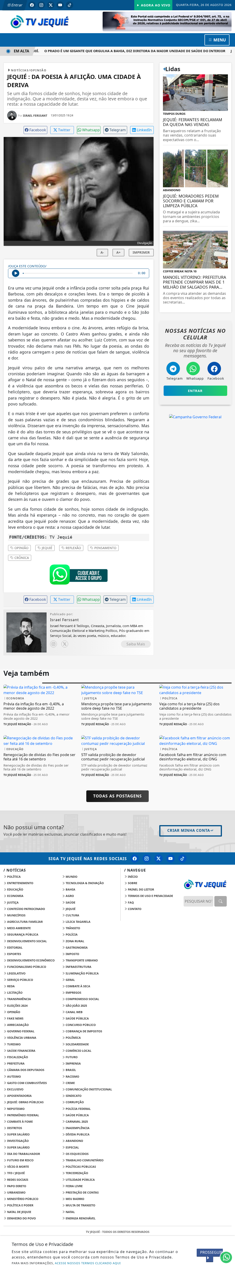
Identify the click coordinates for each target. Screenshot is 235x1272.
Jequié (46, 548)
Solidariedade (77, 1044)
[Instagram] (53, 644)
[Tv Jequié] (39, 21)
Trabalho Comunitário (84, 1160)
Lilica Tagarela (77, 922)
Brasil (70, 1070)
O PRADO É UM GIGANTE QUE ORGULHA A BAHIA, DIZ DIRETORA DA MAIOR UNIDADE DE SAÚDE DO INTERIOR (125, 51)
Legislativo (15, 973)
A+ (118, 252)
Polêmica (73, 1038)
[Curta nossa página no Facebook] (135, 858)
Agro (69, 896)
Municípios (15, 915)
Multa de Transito (80, 1205)
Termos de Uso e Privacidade (150, 896)
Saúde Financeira (20, 1051)
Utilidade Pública (80, 1180)
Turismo (13, 1044)
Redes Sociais (17, 1180)
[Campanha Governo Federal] (195, 416)
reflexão (73, 548)
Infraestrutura (78, 967)
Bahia (70, 889)
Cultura (72, 915)
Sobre (132, 883)
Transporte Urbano (81, 960)
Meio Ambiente (18, 928)
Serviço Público (19, 980)
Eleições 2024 (17, 1006)
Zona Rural (74, 941)
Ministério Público (22, 1199)
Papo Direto (16, 1186)
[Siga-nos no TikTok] (182, 858)
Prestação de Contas (82, 1192)
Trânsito (72, 928)
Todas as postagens (117, 796)
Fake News (14, 1018)
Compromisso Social (82, 999)
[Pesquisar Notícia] (220, 901)
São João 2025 (76, 1006)
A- (102, 252)
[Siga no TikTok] (69, 5)
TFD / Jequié (15, 1173)
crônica (21, 557)
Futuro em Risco (20, 1160)
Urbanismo (15, 1192)
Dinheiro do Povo (21, 1218)
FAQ (130, 902)
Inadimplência (77, 1128)
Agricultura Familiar (24, 922)
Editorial (14, 947)
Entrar (16, 5)
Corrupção (74, 1102)
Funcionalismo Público (26, 967)
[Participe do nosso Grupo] (78, 575)
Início (132, 877)
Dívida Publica (77, 1134)
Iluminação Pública (82, 973)
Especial (72, 1147)
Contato (134, 909)
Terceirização (76, 1173)
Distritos (14, 1128)
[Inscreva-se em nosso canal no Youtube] (170, 858)
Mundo (71, 877)
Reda (10, 986)
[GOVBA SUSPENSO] (167, 21)
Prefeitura (15, 1063)
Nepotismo (15, 1109)
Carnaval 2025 (76, 1121)
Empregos (73, 992)
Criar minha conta (188, 830)
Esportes (13, 954)
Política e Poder (19, 1205)
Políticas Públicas (80, 1167)
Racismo (72, 1076)
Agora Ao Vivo (155, 5)
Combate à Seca (77, 986)
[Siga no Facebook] (32, 5)
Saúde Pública (77, 1018)
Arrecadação (17, 1025)
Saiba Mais (135, 644)
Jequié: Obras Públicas (25, 1102)
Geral (70, 980)
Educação (14, 889)
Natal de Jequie (18, 1212)
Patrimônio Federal (22, 1115)
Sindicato (73, 1096)
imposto (72, 954)
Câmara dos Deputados (25, 1070)
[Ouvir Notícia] (15, 273)
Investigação (17, 1141)
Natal (70, 1212)
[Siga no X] (50, 5)
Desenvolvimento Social (26, 941)
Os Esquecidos (77, 1154)
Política (13, 877)
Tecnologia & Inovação (84, 883)
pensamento (104, 548)
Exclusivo (14, 1089)
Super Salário (18, 1134)
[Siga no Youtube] (60, 5)
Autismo (13, 1076)
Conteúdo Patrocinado (25, 909)
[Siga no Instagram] (41, 5)
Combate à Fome (19, 1121)
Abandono (74, 1141)
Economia (14, 896)
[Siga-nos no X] (158, 858)
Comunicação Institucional (88, 1089)
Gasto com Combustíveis (26, 1083)
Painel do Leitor (140, 889)
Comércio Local (78, 1051)
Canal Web (74, 1012)
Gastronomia (76, 947)
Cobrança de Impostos (83, 1031)
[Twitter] (64, 644)
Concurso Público (80, 1025)
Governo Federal (20, 1031)
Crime (70, 1083)
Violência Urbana (21, 1038)
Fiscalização (17, 1057)
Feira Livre (74, 1186)
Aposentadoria (19, 1096)
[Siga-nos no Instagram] (147, 858)
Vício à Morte (17, 1167)
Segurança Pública (22, 934)
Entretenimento (19, 883)
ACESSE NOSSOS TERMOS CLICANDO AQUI (88, 1263)
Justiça (12, 902)
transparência (18, 999)
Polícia (71, 934)
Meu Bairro (74, 1199)
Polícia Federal (78, 1109)
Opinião (21, 548)
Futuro (71, 1057)
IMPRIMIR (141, 252)
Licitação (14, 992)
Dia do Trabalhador (23, 1154)
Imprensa (73, 1063)
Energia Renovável (80, 1218)
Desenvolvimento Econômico (30, 960)
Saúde (70, 902)
